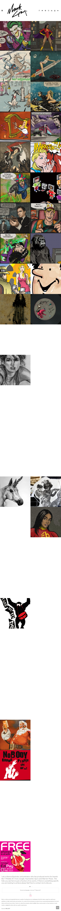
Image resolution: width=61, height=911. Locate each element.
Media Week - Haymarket (30, 895)
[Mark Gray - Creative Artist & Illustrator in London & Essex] (17, 10)
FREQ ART (8, 908)
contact (7, 905)
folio (35, 903)
